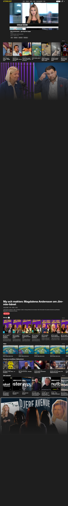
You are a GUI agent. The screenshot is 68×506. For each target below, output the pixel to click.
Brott (11, 37)
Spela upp (7, 313)
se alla (63, 40)
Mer (44, 1)
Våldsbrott (15, 37)
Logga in (58, 1)
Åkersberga (25, 37)
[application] (34, 16)
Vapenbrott (20, 37)
